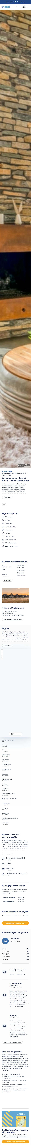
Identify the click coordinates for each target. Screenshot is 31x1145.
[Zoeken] (16, 7)
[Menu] (28, 7)
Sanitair (8, 865)
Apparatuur (9, 870)
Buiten (7, 875)
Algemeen (8, 859)
